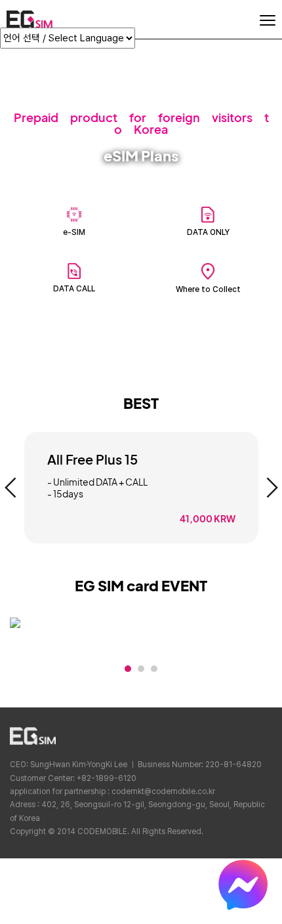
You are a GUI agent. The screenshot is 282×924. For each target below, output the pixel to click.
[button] (10, 487)
